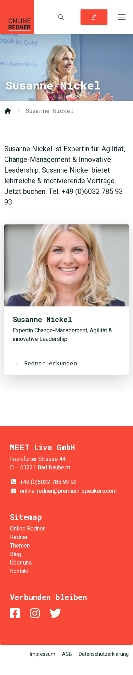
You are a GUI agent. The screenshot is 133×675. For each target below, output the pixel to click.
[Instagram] (36, 613)
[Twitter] (57, 613)
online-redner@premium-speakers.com (68, 491)
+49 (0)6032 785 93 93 (48, 482)
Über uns (21, 562)
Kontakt (19, 571)
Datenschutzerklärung (104, 654)
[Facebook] (16, 613)
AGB (67, 654)
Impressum (42, 654)
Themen (20, 545)
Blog (15, 554)
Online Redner (17, 17)
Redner (19, 537)
